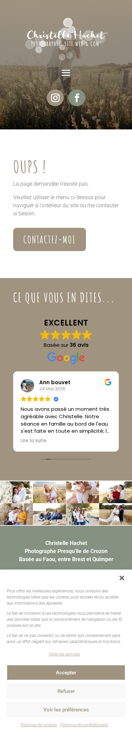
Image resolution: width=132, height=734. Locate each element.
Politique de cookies (39, 725)
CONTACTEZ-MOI (49, 239)
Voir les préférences (66, 710)
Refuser (66, 691)
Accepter (66, 673)
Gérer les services (64, 654)
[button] (121, 578)
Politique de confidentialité (84, 725)
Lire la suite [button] (33, 441)
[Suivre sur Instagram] (55, 97)
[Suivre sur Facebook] (76, 97)
